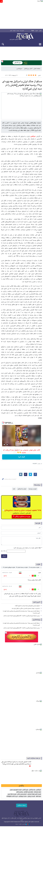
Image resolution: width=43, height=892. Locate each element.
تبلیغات (14, 30)
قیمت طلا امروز (11, 794)
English (32, 30)
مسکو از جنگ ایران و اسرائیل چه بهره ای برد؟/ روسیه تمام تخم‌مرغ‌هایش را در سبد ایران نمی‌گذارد (22, 85)
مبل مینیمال (37, 792)
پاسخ (5, 576)
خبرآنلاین (21, 36)
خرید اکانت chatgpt (12, 796)
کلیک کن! (21, 457)
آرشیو (11, 30)
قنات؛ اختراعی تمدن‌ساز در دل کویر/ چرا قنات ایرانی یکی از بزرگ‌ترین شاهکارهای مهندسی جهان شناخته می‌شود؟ (16, 763)
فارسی (40, 30)
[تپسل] (2, 61)
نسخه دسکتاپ (22, 805)
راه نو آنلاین (32, 790)
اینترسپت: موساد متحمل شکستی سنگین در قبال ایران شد (26, 608)
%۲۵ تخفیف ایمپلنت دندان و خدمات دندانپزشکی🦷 (21, 510)
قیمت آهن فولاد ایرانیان (34, 794)
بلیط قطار (38, 796)
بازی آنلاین (25, 790)
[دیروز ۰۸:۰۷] (37, 764)
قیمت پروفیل (31, 796)
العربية (37, 30)
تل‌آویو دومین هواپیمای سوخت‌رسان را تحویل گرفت (27, 606)
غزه (14, 489)
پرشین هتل (19, 792)
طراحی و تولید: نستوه (20, 824)
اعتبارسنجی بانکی (22, 794)
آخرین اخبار (36, 602)
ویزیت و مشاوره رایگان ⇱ (21, 516)
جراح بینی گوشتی (28, 792)
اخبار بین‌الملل (28, 68)
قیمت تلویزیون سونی (16, 790)
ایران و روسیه (32, 489)
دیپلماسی (19, 68)
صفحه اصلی (37, 68)
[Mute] (7, 444)
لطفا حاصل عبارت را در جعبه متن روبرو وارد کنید (28, 548)
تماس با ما (22, 30)
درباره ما (18, 30)
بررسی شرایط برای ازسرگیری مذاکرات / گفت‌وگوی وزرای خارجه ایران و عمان (22, 616)
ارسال (4, 556)
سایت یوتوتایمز (22, 796)
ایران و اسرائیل (22, 489)
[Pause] (4, 444)
